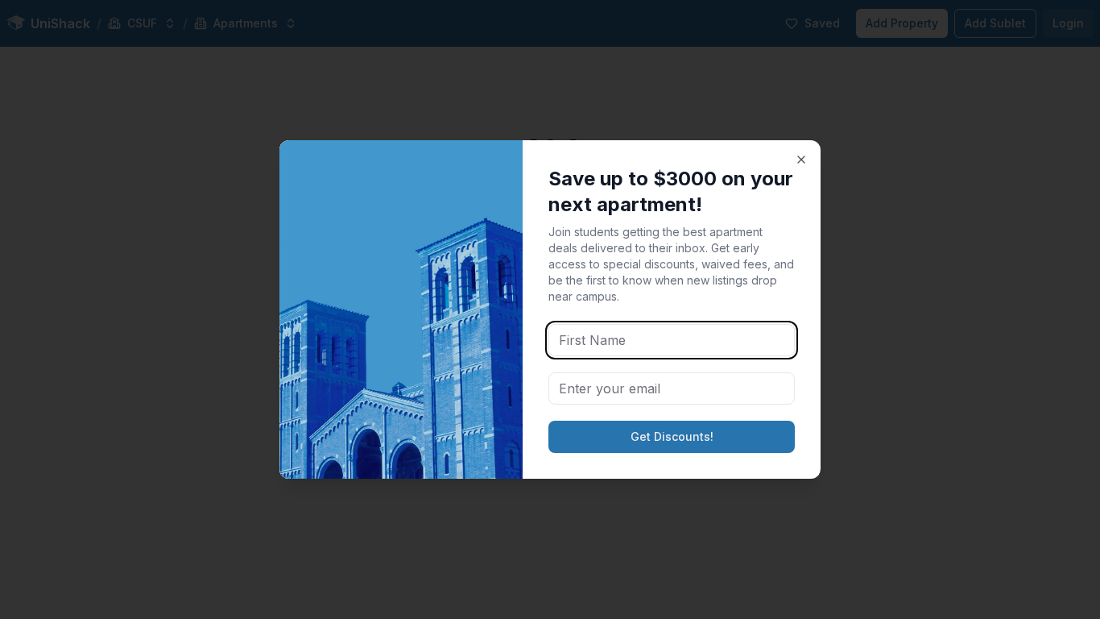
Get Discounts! (672, 436)
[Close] (801, 159)
